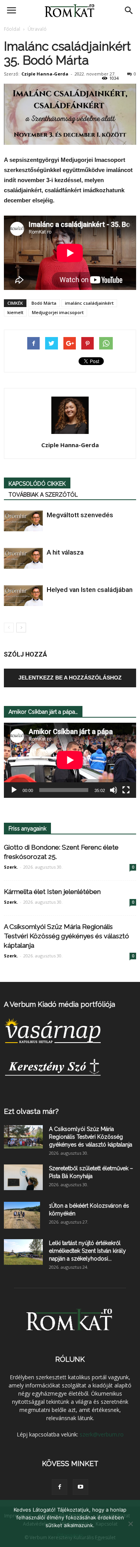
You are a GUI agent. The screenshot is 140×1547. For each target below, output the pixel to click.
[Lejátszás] (14, 790)
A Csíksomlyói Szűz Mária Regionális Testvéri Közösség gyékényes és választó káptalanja (66, 936)
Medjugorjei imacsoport (58, 312)
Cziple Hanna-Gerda (44, 74)
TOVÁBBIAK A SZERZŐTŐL (43, 495)
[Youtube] (80, 1487)
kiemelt (15, 312)
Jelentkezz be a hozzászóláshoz (70, 677)
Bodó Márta (44, 303)
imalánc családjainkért (89, 303)
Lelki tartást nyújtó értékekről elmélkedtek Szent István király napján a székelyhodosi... (87, 1251)
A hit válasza (65, 552)
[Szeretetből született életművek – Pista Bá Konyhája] (23, 1177)
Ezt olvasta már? (31, 1111)
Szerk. (11, 867)
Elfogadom (70, 1535)
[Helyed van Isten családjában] (23, 595)
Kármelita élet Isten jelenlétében (52, 892)
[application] (70, 760)
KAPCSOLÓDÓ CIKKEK (37, 484)
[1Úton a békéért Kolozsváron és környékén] (22, 1215)
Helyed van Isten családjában (90, 590)
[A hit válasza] (23, 558)
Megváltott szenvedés (80, 515)
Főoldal (12, 29)
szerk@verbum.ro (102, 1434)
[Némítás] (113, 790)
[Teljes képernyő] (126, 790)
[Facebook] (59, 1487)
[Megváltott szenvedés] (23, 521)
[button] (129, 10)
